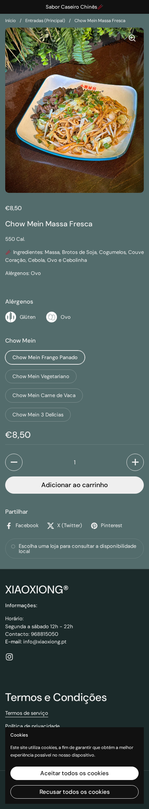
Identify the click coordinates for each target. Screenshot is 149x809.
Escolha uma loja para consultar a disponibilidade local (77, 549)
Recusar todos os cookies (75, 792)
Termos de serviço (26, 713)
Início (10, 20)
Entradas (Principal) (45, 20)
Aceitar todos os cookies (74, 773)
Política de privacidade (32, 726)
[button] (14, 462)
